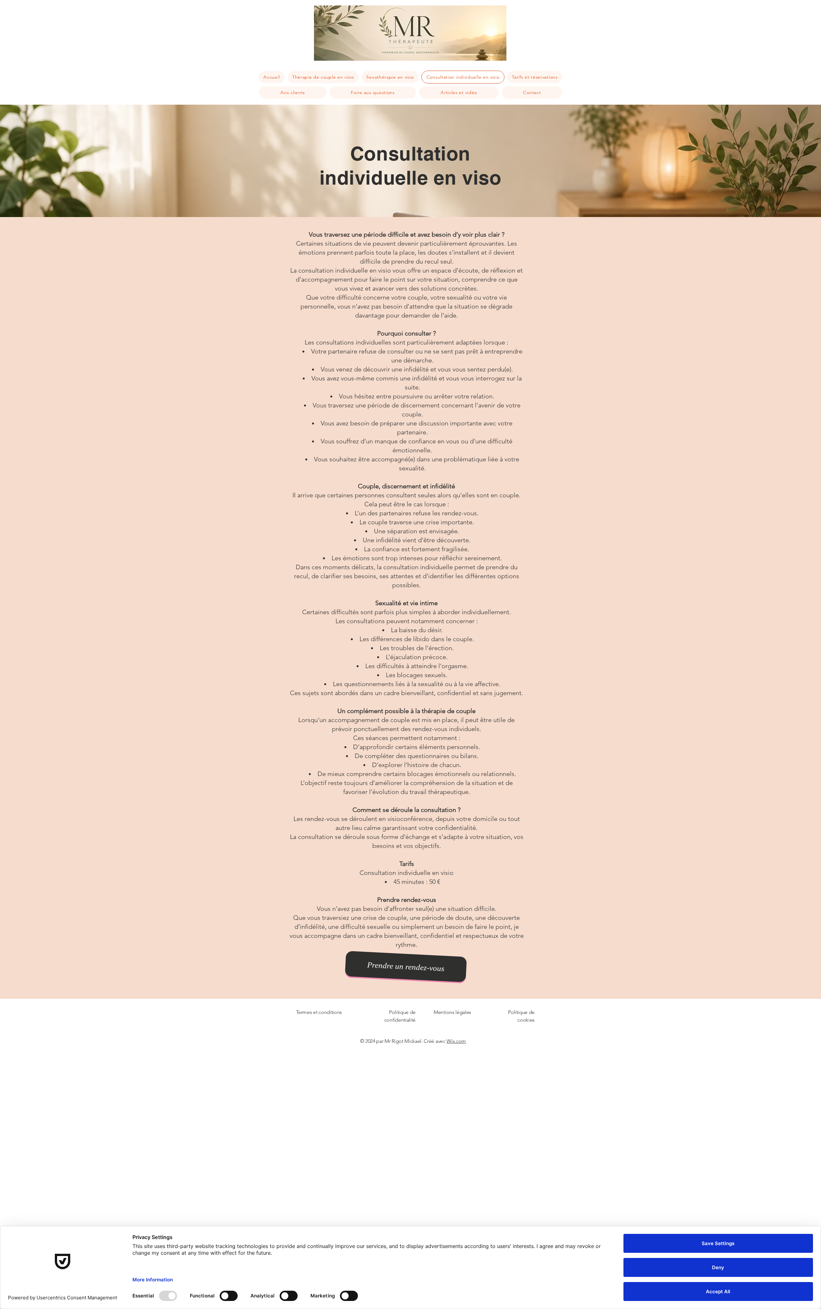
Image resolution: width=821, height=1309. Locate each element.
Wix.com (456, 1041)
